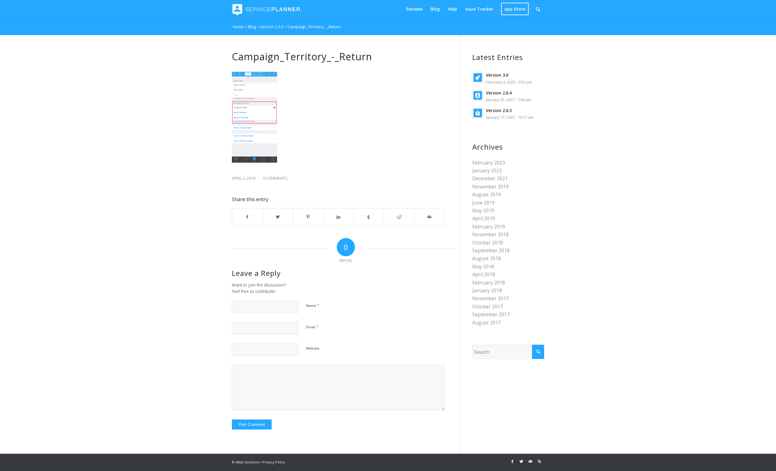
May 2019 (483, 210)
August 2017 (486, 322)
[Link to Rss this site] (539, 461)
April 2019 (483, 218)
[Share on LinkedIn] (338, 216)
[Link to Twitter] (521, 461)
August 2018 (486, 258)
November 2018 (490, 234)
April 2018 (483, 274)
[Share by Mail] (429, 216)
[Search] (538, 9)
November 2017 (490, 298)
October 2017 (487, 306)
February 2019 (488, 226)
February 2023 (488, 162)
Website (312, 348)
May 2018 (483, 266)
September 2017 (491, 314)
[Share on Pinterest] (308, 216)
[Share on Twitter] (278, 216)
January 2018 (487, 290)
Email (312, 327)
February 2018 (488, 282)
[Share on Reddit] (399, 216)
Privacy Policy (274, 462)
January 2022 (487, 170)
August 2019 (486, 194)
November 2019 (490, 186)
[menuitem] (414, 9)
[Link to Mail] (530, 461)
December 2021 (490, 178)
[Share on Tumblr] (369, 216)
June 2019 (483, 202)
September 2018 (491, 250)
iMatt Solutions (247, 462)
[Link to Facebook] (512, 461)
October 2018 (487, 242)
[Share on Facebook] (247, 216)
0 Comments (275, 178)
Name (312, 305)
